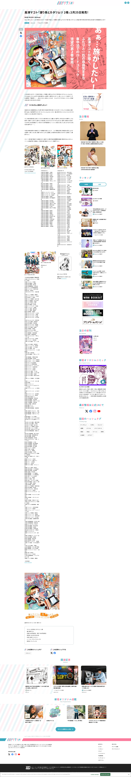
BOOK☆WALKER (28, 562)
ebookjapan (64, 278)
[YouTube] (99, 411)
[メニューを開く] (128, 2)
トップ (26, 736)
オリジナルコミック (116, 749)
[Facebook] (90, 411)
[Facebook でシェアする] (21, 36)
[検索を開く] (125, 2)
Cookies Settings (95, 774)
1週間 (99, 184)
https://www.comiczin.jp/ (30, 172)
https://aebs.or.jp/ (50, 768)
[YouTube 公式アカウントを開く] (19, 754)
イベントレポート (101, 753)
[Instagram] (94, 411)
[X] (86, 411)
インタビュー (100, 749)
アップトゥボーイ (101, 758)
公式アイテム (101, 760)
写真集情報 (100, 755)
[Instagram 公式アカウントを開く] (16, 754)
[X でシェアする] (21, 33)
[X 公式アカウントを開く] (9, 754)
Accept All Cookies (105, 774)
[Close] (128, 774)
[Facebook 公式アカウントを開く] (12, 754)
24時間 (86, 184)
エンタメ (27, 23)
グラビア (100, 751)
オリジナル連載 (115, 746)
